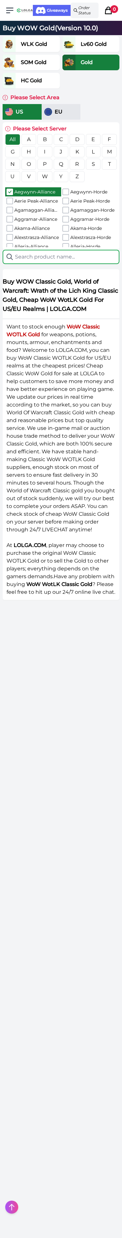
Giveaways (57, 10)
